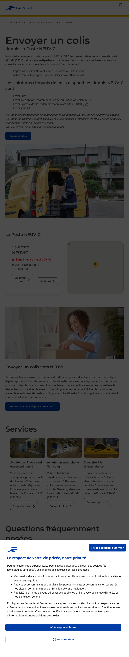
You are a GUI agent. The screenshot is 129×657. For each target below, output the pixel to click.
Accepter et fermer (65, 627)
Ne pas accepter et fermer (107, 547)
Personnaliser (65, 639)
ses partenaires (68, 565)
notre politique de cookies (44, 615)
